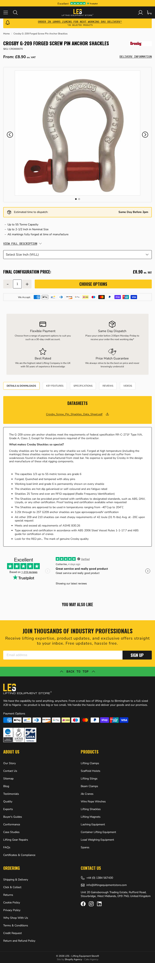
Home (6, 33)
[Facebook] (83, 903)
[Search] (18, 12)
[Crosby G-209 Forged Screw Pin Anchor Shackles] (77, 133)
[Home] (77, 12)
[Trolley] (149, 12)
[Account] (140, 12)
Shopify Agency (73, 959)
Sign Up (137, 655)
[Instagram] (91, 903)
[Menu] (8, 12)
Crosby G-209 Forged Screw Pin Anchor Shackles (41, 33)
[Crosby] (140, 43)
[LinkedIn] (99, 903)
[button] (10, 134)
